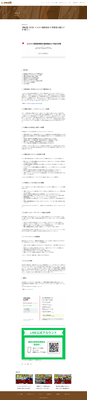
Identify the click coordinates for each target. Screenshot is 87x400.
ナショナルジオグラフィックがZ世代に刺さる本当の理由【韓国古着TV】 (24, 388)
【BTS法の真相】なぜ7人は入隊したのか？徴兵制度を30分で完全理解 (62, 388)
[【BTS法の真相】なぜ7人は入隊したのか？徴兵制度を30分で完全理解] (62, 379)
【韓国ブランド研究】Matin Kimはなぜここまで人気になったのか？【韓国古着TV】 (43, 388)
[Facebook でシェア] (22, 364)
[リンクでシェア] (30, 364)
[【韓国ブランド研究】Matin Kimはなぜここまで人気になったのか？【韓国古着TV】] (43, 379)
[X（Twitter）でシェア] (25, 364)
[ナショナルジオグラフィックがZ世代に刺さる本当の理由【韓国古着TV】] (24, 379)
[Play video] (43, 308)
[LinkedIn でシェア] (28, 364)
